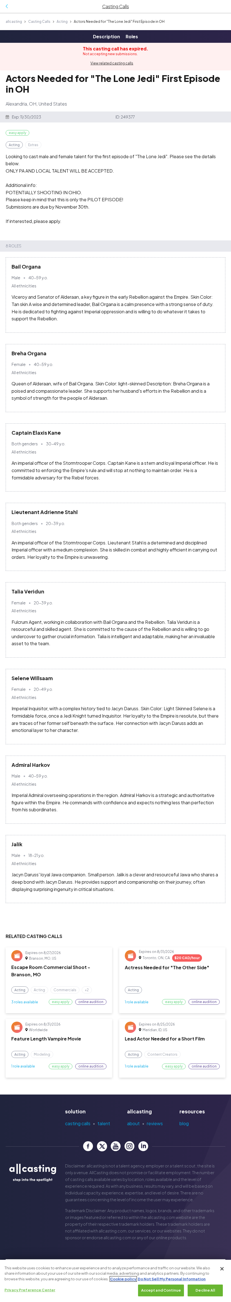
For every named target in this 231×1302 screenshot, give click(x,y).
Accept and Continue (161, 1290)
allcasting (14, 21)
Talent (103, 1123)
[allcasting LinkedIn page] (143, 1146)
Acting (62, 21)
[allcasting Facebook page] (88, 1146)
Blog (184, 1123)
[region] (115, 1281)
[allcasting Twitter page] (102, 1146)
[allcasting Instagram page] (129, 1146)
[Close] (222, 1269)
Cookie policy (123, 1279)
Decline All (205, 1290)
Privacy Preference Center (30, 1290)
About (133, 1123)
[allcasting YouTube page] (116, 1146)
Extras (33, 145)
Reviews (155, 1123)
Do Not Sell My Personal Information (172, 1279)
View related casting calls (111, 63)
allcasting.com (161, 1217)
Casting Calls (39, 21)
